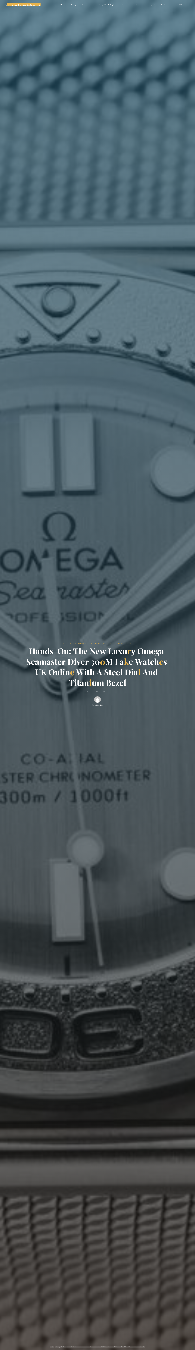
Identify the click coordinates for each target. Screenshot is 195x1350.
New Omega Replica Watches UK (22, 4)
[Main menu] (189, 5)
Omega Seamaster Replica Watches (93, 643)
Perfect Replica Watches (120, 643)
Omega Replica (69, 643)
